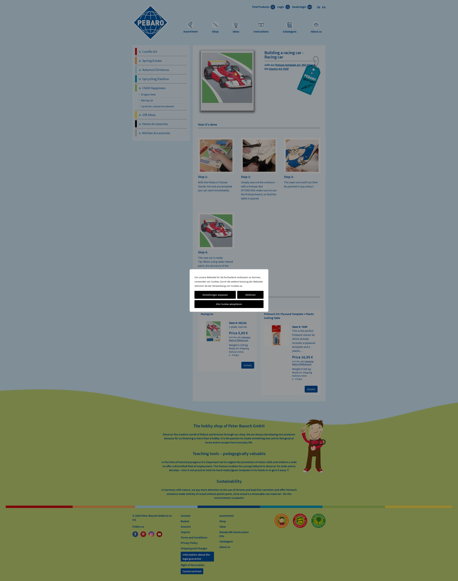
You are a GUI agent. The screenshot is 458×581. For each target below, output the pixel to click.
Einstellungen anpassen (215, 294)
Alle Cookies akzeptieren (229, 304)
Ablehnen (250, 294)
